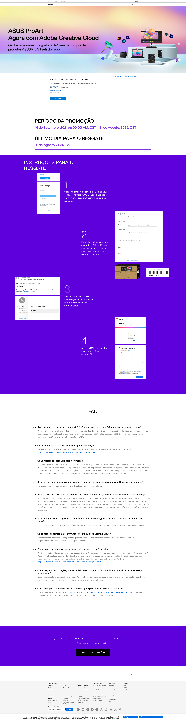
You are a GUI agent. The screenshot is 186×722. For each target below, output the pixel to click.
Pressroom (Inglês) (113, 687)
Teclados (80, 696)
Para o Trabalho (51, 690)
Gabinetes (65, 694)
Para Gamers (51, 696)
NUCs (64, 685)
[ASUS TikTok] (92, 709)
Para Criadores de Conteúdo (54, 692)
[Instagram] (78, 709)
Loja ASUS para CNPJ (113, 695)
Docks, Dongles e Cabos (83, 700)
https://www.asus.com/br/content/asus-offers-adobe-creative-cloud (67, 452)
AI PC (125, 685)
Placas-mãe (65, 690)
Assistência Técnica (97, 700)
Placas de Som (66, 698)
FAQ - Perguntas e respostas (99, 685)
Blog (110, 701)
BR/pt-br (134, 76)
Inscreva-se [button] (69, 709)
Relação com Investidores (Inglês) (114, 690)
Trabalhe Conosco (112, 697)
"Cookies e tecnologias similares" (66, 719)
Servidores (80, 692)
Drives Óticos (66, 700)
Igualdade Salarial (112, 699)
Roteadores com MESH (83, 690)
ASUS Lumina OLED (128, 687)
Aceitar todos (157, 717)
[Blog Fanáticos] (120, 709)
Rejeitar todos (145, 717)
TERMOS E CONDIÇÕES (92, 652)
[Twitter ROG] (115, 709)
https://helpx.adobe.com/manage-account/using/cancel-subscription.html (69, 562)
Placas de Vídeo (66, 692)
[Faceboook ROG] (106, 709)
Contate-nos (133, 674)
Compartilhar (127, 76)
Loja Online (57, 4)
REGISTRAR (58, 98)
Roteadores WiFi (81, 687)
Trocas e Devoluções (97, 687)
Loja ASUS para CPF (113, 693)
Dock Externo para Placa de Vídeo (69, 703)
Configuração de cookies (130, 717)
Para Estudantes (51, 694)
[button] (136, 1)
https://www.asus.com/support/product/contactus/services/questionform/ (99, 592)
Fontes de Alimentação (68, 696)
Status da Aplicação (117, 76)
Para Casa (50, 687)
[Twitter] (96, 709)
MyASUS (126, 694)
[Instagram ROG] (101, 709)
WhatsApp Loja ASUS (98, 692)
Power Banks (81, 702)
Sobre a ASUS (112, 685)
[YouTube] (83, 709)
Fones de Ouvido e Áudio (83, 698)
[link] (50, 4)
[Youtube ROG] (110, 709)
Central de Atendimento (98, 689)
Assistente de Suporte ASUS (99, 696)
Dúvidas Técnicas (97, 698)
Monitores (50, 702)
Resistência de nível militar (129, 689)
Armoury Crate (127, 696)
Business (118, 4)
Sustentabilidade (127, 692)
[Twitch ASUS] (87, 709)
